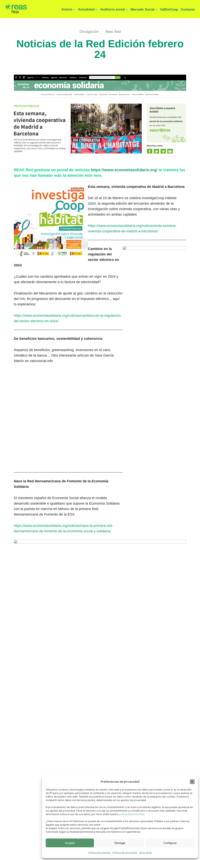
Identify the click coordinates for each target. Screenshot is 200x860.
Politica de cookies (99, 852)
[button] (192, 782)
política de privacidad (131, 814)
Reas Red (113, 31)
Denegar (119, 843)
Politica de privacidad (124, 852)
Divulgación (89, 31)
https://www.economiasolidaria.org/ (124, 170)
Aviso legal (145, 852)
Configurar (170, 843)
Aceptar (70, 843)
